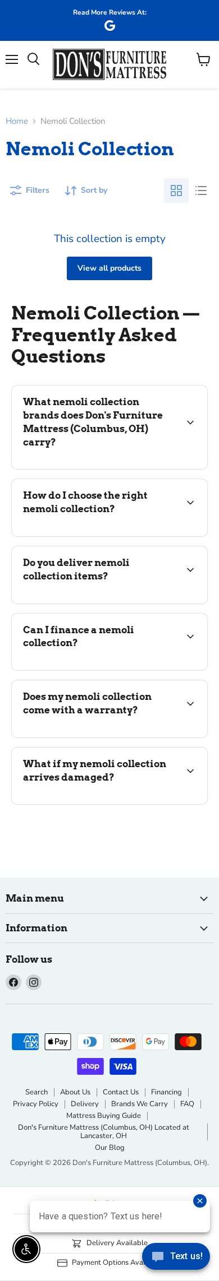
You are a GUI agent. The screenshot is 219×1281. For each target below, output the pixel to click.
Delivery (85, 1104)
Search (36, 1092)
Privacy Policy (35, 1104)
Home (17, 121)
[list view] (201, 190)
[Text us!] (176, 1258)
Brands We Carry (139, 1104)
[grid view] (176, 190)
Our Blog (110, 1148)
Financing (166, 1092)
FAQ (187, 1104)
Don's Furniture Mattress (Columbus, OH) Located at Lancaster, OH (103, 1131)
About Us (75, 1092)
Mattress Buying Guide (103, 1116)
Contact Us (121, 1092)
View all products (109, 268)
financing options (102, 668)
